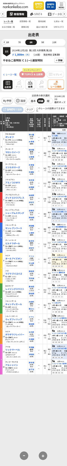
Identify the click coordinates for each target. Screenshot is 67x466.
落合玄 (31, 241)
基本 (33, 101)
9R (42, 42)
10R (54, 42)
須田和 (31, 354)
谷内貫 (31, 332)
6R (7, 42)
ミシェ (31, 256)
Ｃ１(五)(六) (56, 303)
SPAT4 (38, 14)
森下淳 (31, 369)
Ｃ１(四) (55, 136)
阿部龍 (31, 226)
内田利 (31, 302)
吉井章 (31, 180)
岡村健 (31, 150)
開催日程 (25, 26)
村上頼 (31, 263)
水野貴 (31, 142)
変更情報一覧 (25, 21)
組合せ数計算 (41, 26)
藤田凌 (31, 271)
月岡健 (31, 339)
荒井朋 (31, 278)
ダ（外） (21, 54)
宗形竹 (31, 202)
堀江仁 (31, 309)
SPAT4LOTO (59, 26)
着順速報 (42, 21)
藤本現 (31, 362)
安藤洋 (31, 210)
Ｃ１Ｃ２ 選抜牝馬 (58, 272)
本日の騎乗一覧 (8, 26)
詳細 (40, 101)
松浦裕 (31, 172)
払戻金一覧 (58, 21)
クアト (31, 317)
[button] (3, 14)
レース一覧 (8, 21)
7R (19, 42)
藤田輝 (31, 218)
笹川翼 (31, 134)
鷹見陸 (31, 286)
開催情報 (19, 14)
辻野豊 (31, 157)
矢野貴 (31, 165)
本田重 (31, 347)
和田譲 (31, 195)
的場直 (31, 187)
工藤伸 (31, 233)
